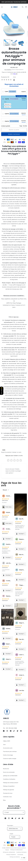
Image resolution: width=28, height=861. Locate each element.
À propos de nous (7, 793)
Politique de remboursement (10, 782)
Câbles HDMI (6, 741)
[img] (6, 80)
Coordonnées (20, 854)
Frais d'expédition (7, 69)
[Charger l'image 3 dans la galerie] (21, 42)
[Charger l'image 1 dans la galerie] (7, 42)
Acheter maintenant (14, 134)
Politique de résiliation (15, 856)
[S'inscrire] (23, 812)
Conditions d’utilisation (21, 852)
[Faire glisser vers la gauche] (1, 43)
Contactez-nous (7, 796)
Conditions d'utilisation (9, 779)
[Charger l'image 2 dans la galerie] (14, 42)
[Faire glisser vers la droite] (26, 43)
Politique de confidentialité (9, 852)
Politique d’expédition (11, 854)
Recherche (6, 768)
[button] (2, 7)
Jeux (4, 744)
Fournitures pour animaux (10, 751)
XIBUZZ (7, 847)
